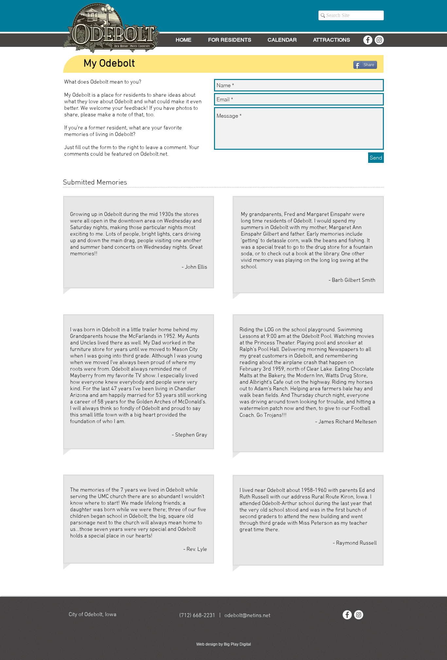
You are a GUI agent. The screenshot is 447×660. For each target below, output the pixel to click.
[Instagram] (379, 40)
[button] (229, 40)
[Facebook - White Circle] (367, 40)
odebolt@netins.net (247, 615)
